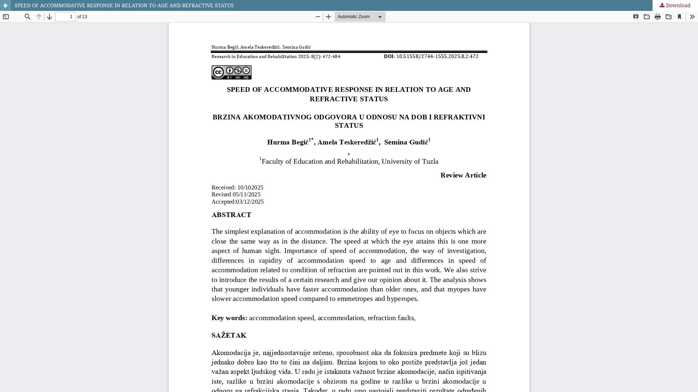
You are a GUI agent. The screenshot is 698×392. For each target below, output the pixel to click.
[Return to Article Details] (5, 5)
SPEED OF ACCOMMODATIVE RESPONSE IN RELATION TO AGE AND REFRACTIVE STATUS (124, 5)
